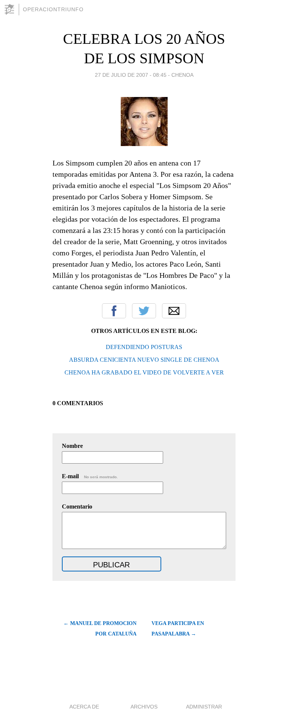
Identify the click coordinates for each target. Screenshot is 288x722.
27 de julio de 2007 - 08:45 (130, 75)
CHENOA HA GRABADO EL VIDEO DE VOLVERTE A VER (144, 372)
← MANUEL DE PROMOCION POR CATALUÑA (99, 629)
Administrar (204, 707)
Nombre (72, 446)
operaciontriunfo (53, 9)
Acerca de (84, 707)
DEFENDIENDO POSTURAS (144, 347)
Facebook (114, 310)
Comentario (77, 506)
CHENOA (182, 75)
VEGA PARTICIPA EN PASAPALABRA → (178, 629)
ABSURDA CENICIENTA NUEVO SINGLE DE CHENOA (144, 360)
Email (174, 310)
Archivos (144, 707)
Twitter (144, 310)
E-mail (90, 476)
